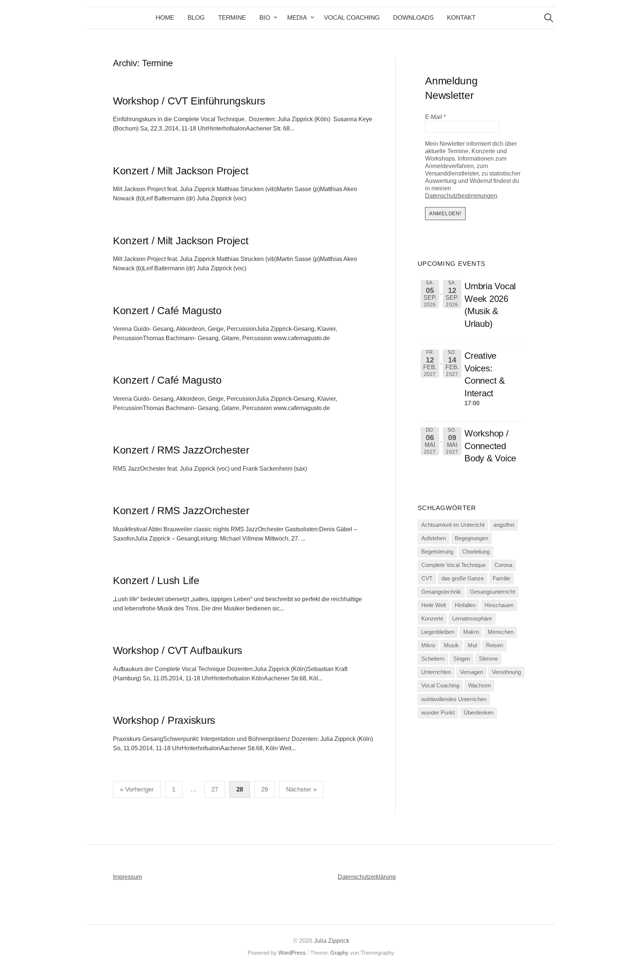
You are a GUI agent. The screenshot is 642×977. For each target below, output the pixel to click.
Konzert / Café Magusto (167, 310)
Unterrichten (436, 672)
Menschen (500, 632)
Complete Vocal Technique (453, 565)
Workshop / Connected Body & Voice (490, 445)
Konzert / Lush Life (156, 580)
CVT (426, 578)
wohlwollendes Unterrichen (453, 699)
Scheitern (432, 659)
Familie (501, 578)
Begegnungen (471, 538)
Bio (264, 17)
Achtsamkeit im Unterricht (452, 525)
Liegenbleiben (437, 632)
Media (297, 17)
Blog (196, 17)
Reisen (494, 645)
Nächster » (301, 789)
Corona (503, 565)
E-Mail (435, 117)
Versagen (471, 672)
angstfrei (503, 525)
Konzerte (432, 619)
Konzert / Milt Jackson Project (181, 171)
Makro (471, 632)
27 (214, 789)
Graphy (339, 953)
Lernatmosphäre (472, 619)
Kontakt (461, 17)
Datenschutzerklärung (367, 877)
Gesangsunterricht (492, 592)
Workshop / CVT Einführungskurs (189, 101)
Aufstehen (433, 538)
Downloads (413, 17)
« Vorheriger (137, 789)
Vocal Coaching (352, 17)
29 (264, 789)
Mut (472, 645)
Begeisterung (437, 552)
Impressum (127, 877)
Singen (461, 659)
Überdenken (478, 713)
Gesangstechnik (441, 592)
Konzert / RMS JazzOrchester (181, 450)
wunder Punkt (438, 713)
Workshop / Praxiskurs (164, 720)
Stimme (488, 659)
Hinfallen (465, 605)
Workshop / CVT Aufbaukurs (177, 650)
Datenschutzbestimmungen (461, 196)
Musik (451, 645)
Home (165, 17)
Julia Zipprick (331, 941)
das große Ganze (462, 578)
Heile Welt (433, 605)
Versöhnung (506, 672)
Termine (232, 17)
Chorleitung (476, 552)
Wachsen (479, 686)
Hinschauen (498, 605)
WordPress (292, 953)
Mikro (428, 645)
